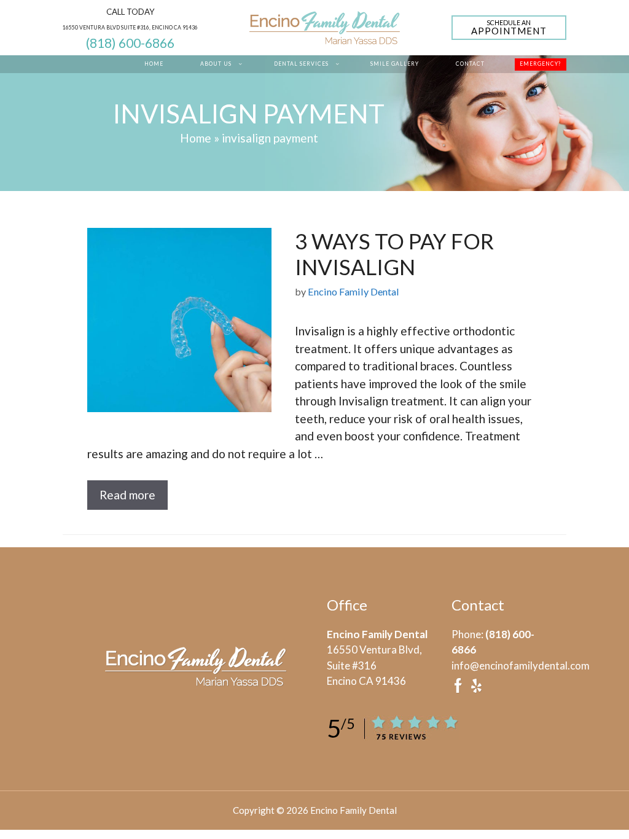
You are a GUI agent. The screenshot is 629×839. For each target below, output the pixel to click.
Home (153, 64)
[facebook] (458, 689)
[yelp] (476, 689)
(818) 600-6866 (130, 43)
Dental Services (301, 64)
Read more (127, 495)
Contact (470, 64)
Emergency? (540, 64)
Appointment (509, 28)
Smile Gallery (394, 64)
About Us (216, 64)
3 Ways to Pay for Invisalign (394, 253)
